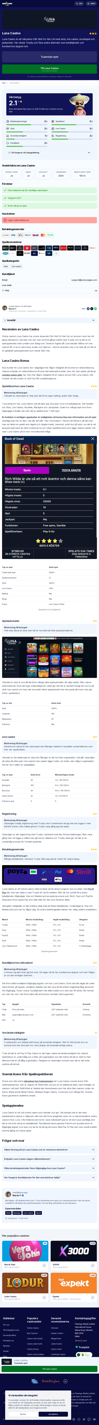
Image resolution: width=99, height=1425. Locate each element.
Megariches (56, 1338)
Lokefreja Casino (58, 1354)
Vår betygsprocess (11, 1330)
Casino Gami (56, 1349)
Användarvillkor (9, 1335)
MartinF (17, 1195)
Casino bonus (33, 1349)
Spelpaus (53, 76)
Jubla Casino (56, 1344)
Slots (5, 1356)
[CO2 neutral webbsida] (85, 1355)
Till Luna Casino (49, 69)
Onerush (54, 1328)
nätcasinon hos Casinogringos (38, 1081)
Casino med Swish (35, 1338)
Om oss (6, 1325)
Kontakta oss (8, 1340)
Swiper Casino (57, 1333)
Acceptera (53, 1414)
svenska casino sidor (12, 375)
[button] (49, 152)
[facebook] (88, 308)
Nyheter (6, 1346)
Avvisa (23, 1414)
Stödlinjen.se (46, 76)
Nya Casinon (32, 1333)
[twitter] (91, 308)
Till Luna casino (49, 1369)
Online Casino (33, 1328)
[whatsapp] (95, 308)
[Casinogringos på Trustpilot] (85, 1347)
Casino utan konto (34, 1344)
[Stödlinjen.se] (50, 1381)
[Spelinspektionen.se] (35, 1381)
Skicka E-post (81, 1340)
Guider (6, 1351)
